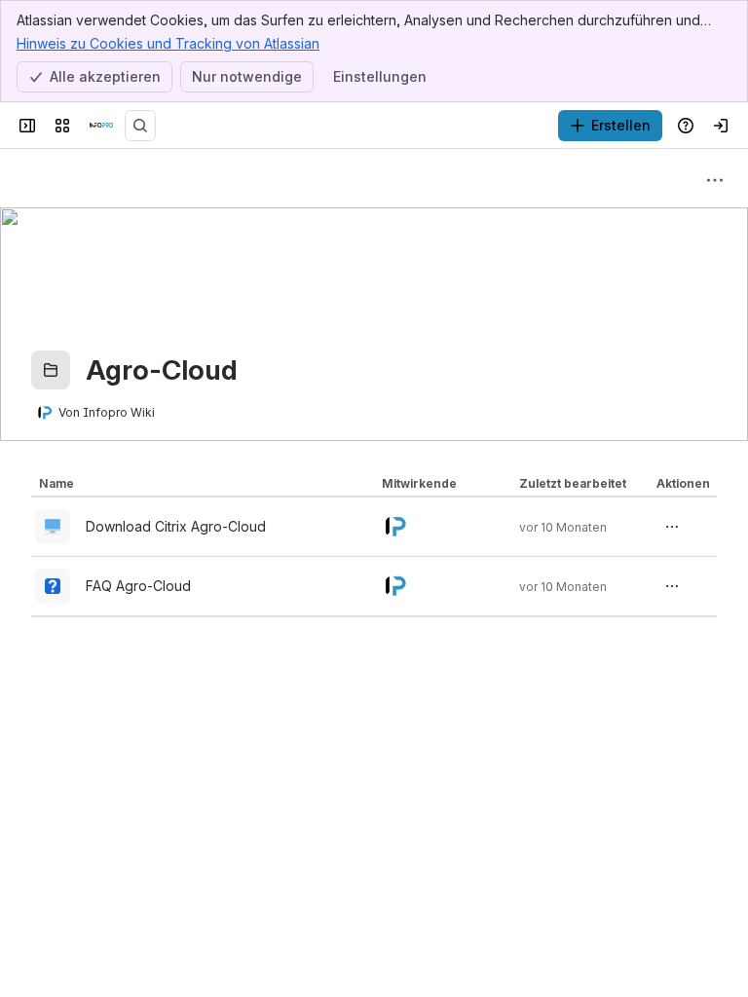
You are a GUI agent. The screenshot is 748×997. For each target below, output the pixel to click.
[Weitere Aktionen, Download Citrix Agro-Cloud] (672, 526)
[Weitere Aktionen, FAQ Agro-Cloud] (672, 586)
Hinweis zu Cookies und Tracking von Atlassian (168, 43)
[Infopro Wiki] (101, 125)
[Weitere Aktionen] (714, 180)
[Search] (140, 125)
